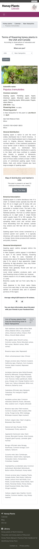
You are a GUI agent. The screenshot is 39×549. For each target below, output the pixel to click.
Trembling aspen (23, 96)
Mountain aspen (23, 98)
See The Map (19, 190)
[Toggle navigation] (4, 14)
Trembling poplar (14, 100)
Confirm (6, 59)
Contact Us (34, 1)
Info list (3, 523)
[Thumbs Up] (22, 301)
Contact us (13, 546)
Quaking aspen (9, 96)
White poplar (25, 100)
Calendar (4, 517)
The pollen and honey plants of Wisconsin (15, 535)
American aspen (9, 98)
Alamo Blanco (8, 102)
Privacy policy (24, 546)
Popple (33, 100)
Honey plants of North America (12, 532)
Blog (2, 520)
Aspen (33, 96)
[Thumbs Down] (16, 301)
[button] (4, 75)
